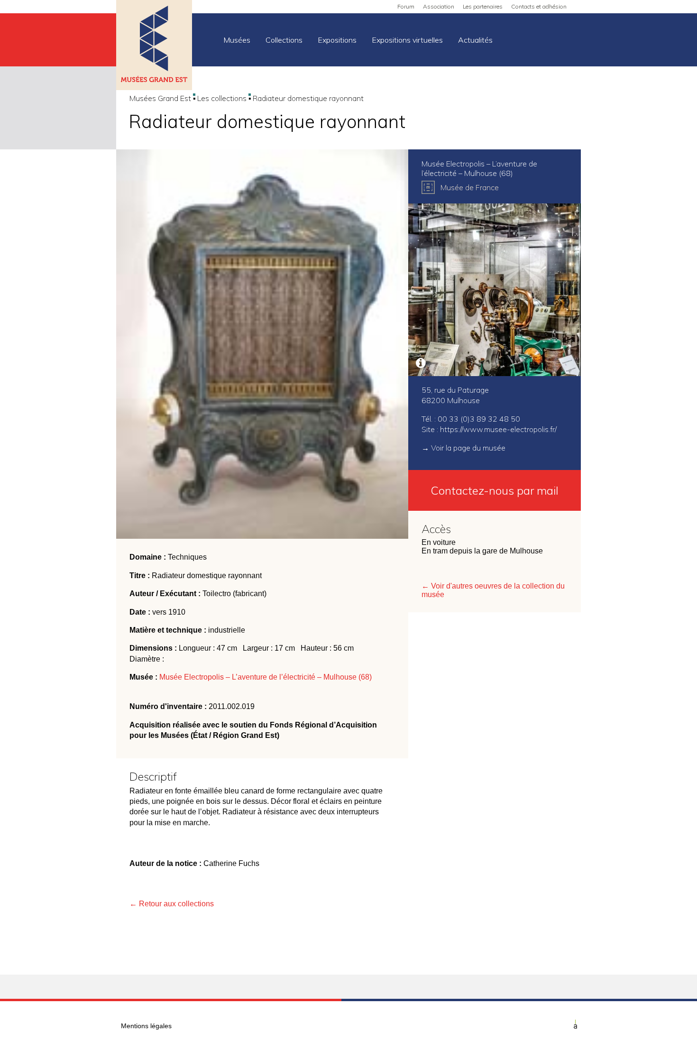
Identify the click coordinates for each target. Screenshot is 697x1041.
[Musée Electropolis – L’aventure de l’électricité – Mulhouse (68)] (494, 289)
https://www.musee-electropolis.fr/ (498, 429)
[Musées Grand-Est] (154, 46)
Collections (284, 40)
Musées (236, 40)
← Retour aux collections (171, 904)
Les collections (222, 98)
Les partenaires (483, 6)
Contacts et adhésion (539, 6)
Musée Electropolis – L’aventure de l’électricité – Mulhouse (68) (265, 677)
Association (438, 6)
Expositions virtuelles (407, 40)
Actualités (475, 40)
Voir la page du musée (468, 447)
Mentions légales (146, 1026)
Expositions (337, 40)
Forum (405, 6)
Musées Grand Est (160, 98)
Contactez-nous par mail (495, 490)
